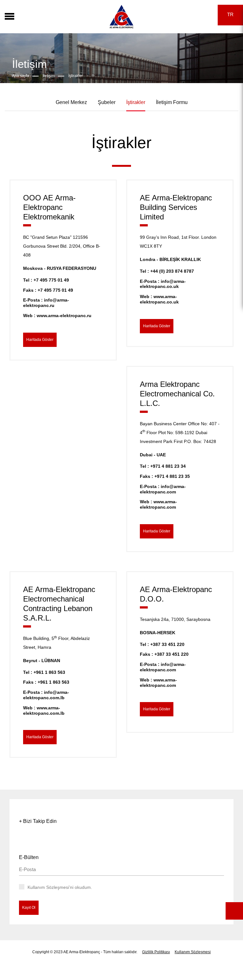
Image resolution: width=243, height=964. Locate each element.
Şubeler (106, 102)
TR (230, 14)
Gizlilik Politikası (156, 952)
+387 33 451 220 (167, 644)
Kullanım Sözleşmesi (193, 952)
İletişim (49, 76)
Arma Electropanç (121, 17)
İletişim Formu (172, 102)
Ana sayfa (20, 76)
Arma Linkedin (196, 14)
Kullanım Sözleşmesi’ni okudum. (60, 887)
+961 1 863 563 (49, 672)
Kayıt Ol (28, 907)
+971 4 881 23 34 (168, 466)
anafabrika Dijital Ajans (237, 877)
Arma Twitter (178, 15)
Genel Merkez (71, 102)
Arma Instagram (187, 14)
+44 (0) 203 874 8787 (172, 271)
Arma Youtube (205, 14)
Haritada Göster (39, 339)
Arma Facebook (168, 15)
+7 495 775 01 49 (51, 280)
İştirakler (75, 76)
